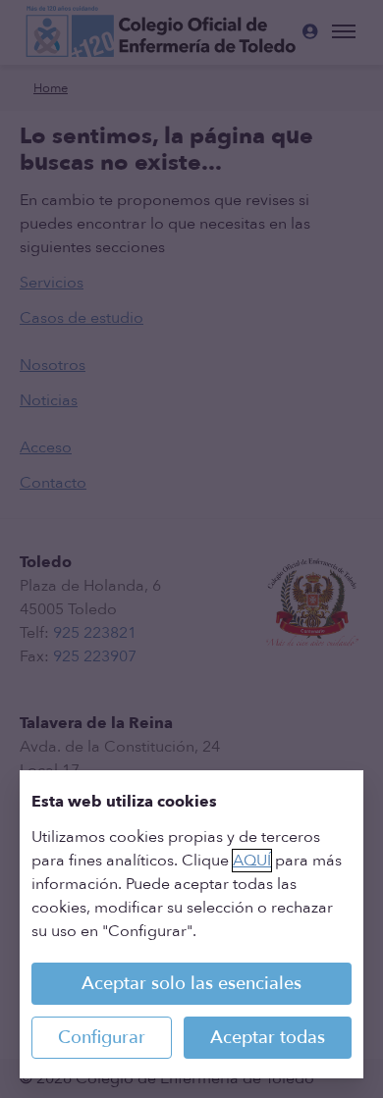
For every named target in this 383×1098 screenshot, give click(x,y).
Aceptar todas (267, 1037)
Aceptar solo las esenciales (191, 983)
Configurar (101, 1037)
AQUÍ (252, 860)
